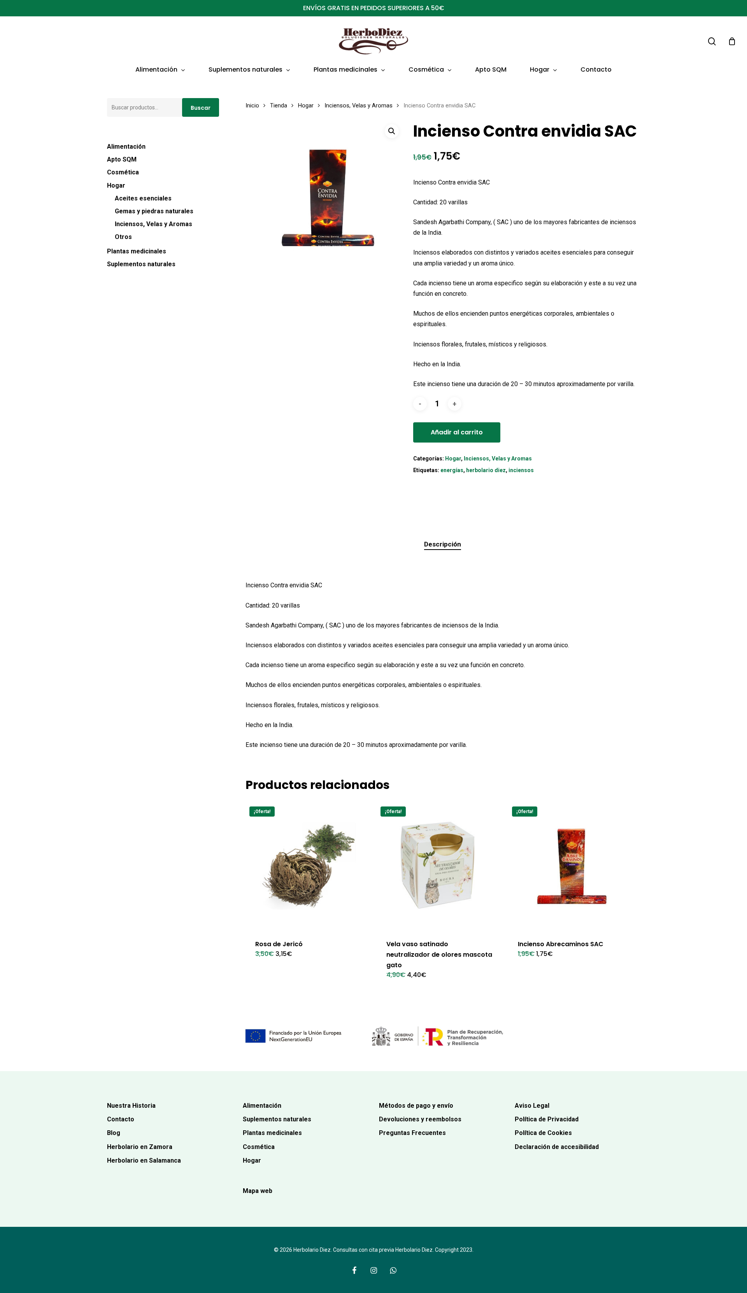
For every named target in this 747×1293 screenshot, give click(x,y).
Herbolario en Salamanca (144, 1160)
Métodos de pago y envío (416, 1105)
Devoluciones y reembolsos (420, 1119)
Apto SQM (122, 159)
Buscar (200, 108)
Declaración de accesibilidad (557, 1147)
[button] (392, 131)
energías (451, 470)
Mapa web (257, 1191)
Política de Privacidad (547, 1119)
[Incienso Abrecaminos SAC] (571, 866)
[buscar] (712, 41)
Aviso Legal (532, 1105)
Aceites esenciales (143, 198)
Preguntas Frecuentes (412, 1133)
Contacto (120, 1119)
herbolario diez (486, 470)
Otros (123, 237)
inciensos (521, 470)
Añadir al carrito (457, 432)
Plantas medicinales (136, 251)
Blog (113, 1133)
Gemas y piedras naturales (154, 211)
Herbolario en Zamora (139, 1147)
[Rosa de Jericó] (308, 866)
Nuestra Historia (131, 1105)
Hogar (116, 185)
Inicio (252, 105)
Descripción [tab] (442, 544)
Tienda (278, 105)
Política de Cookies (543, 1133)
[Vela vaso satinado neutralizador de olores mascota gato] (440, 866)
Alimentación (126, 146)
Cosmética (123, 172)
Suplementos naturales (141, 264)
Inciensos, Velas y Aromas (153, 224)
